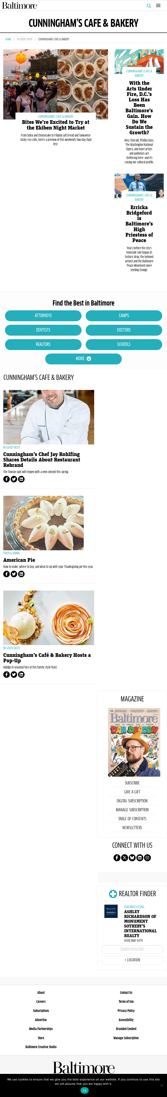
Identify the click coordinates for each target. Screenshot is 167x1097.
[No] (161, 1085)
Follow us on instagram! (147, 857)
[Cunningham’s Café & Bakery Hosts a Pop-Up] (48, 618)
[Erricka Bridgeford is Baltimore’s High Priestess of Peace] (139, 185)
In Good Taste (24, 39)
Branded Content (126, 1029)
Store (41, 1038)
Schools (123, 344)
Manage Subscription (132, 810)
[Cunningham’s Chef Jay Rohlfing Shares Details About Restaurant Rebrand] (48, 417)
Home (8, 39)
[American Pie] (48, 523)
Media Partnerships (41, 1029)
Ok (85, 1090)
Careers (40, 1001)
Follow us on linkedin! (139, 857)
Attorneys (43, 316)
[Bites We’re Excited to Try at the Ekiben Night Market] (55, 83)
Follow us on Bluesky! (132, 857)
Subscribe (132, 783)
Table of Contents (132, 819)
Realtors (43, 344)
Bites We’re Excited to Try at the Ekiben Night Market (55, 125)
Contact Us (126, 992)
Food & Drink (11, 553)
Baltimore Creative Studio (41, 1047)
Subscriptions (41, 1011)
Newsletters (132, 828)
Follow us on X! (124, 857)
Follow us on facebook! (117, 857)
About (41, 992)
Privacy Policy (126, 1011)
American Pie (19, 560)
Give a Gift (132, 792)
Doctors (124, 330)
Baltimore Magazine (82, 5)
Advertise (41, 1020)
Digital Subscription (132, 801)
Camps (124, 316)
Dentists (43, 330)
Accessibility (126, 1020)
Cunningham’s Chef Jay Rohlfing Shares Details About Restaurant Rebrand (41, 460)
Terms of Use (126, 1001)
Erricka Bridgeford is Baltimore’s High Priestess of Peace (139, 224)
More (80, 359)
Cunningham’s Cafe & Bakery (55, 116)
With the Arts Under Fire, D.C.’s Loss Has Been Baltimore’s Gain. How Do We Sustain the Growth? (139, 107)
